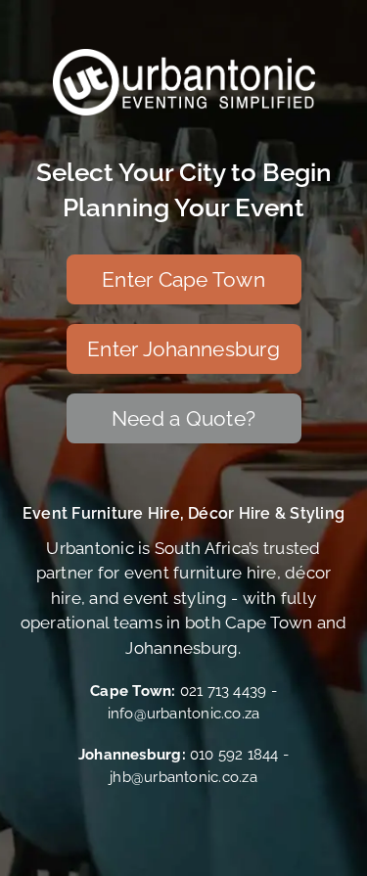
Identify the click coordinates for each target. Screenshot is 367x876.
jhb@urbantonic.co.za (183, 777)
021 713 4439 (223, 691)
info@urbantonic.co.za (184, 713)
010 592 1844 (234, 754)
